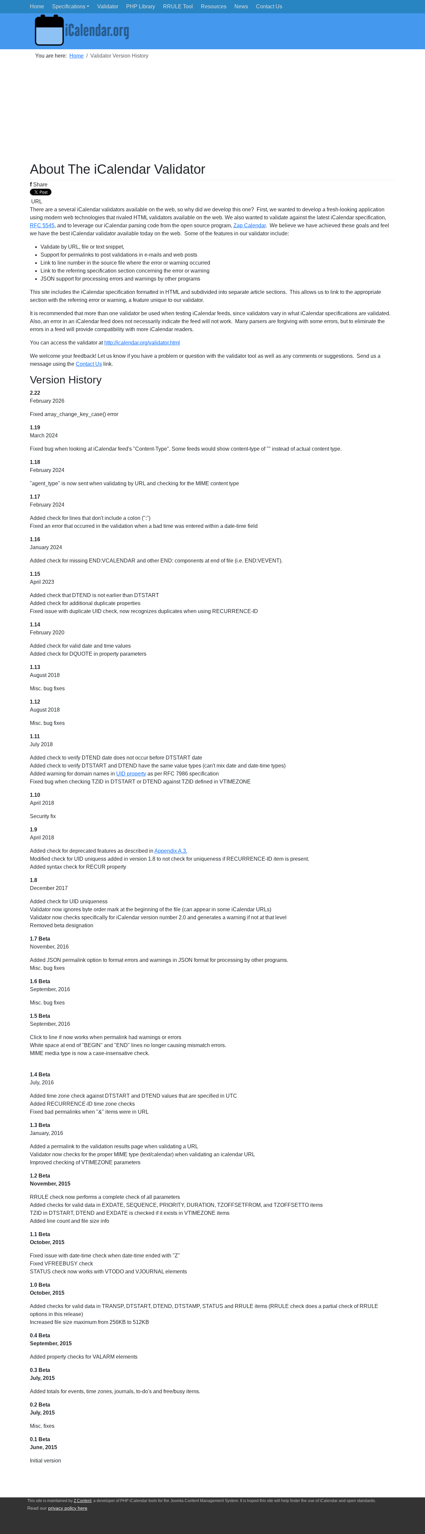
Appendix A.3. (170, 851)
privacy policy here (67, 1508)
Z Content (82, 1500)
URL (36, 201)
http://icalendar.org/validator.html (142, 342)
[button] (70, 6)
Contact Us (89, 364)
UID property (131, 773)
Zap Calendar (249, 225)
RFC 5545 (42, 225)
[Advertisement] (212, 114)
